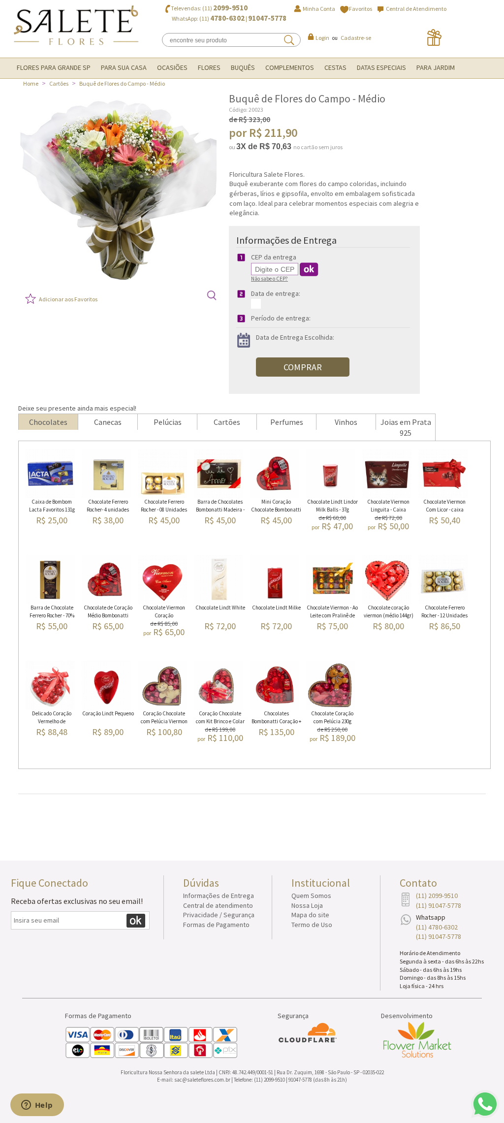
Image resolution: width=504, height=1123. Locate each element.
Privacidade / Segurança (218, 914)
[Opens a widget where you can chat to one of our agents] (37, 1105)
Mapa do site (310, 914)
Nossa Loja (307, 905)
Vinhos (346, 422)
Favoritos (360, 8)
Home (30, 83)
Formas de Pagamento (216, 924)
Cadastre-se (356, 37)
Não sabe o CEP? (269, 278)
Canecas (108, 422)
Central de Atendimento (416, 8)
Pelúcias (168, 422)
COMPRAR (303, 367)
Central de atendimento (218, 905)
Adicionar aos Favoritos (68, 299)
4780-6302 (227, 18)
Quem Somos (311, 895)
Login (322, 37)
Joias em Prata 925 (405, 427)
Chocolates (48, 422)
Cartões (58, 83)
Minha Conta (319, 8)
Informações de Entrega (218, 895)
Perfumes (286, 422)
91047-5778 (267, 18)
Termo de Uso (311, 924)
